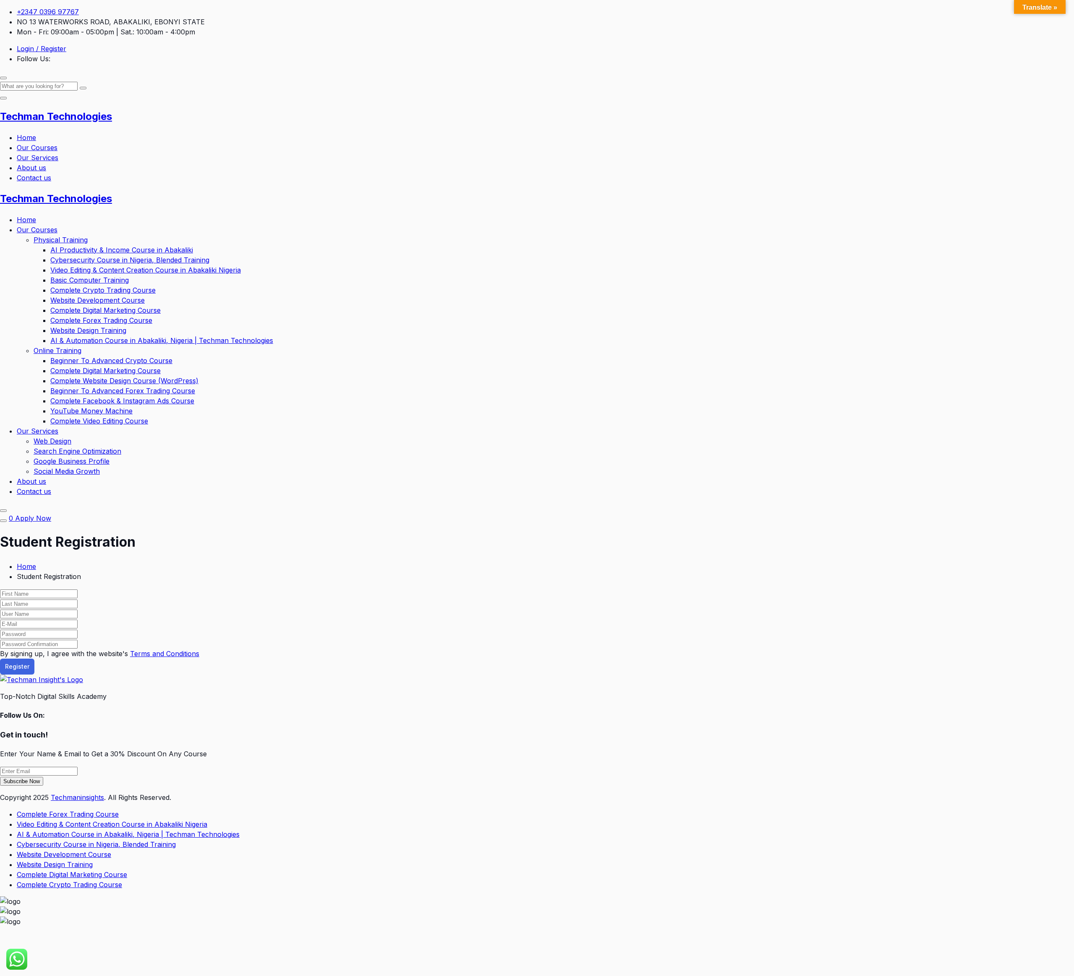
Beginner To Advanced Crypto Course (111, 360)
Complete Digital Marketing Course (105, 310)
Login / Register (41, 48)
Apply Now (33, 518)
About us (31, 168)
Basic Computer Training (89, 280)
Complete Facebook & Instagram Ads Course (122, 401)
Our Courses (37, 147)
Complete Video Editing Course (99, 421)
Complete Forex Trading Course (101, 320)
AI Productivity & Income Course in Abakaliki (121, 250)
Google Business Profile (71, 461)
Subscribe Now (21, 781)
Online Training (57, 350)
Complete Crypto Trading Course (103, 290)
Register (17, 666)
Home (26, 137)
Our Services (37, 157)
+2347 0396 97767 (48, 12)
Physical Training (61, 240)
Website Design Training (88, 330)
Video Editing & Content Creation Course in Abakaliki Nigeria (145, 270)
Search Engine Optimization (77, 451)
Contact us (34, 178)
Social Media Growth (67, 471)
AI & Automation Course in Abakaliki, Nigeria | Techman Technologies (161, 340)
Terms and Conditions (164, 653)
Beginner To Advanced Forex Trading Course (122, 391)
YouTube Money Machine (91, 411)
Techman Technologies (56, 116)
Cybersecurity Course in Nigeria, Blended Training (129, 260)
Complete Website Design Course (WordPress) (124, 380)
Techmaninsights (77, 797)
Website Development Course (97, 300)
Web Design (52, 441)
